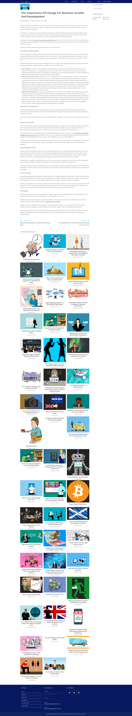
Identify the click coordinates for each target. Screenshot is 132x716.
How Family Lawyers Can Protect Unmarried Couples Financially (54, 364)
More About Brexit (31, 446)
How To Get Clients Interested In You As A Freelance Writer (31, 464)
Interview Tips (105, 19)
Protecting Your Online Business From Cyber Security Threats (54, 549)
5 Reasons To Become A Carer (54, 594)
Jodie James (25, 20)
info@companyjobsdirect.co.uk (52, 704)
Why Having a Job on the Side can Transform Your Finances (78, 355)
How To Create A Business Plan (31, 595)
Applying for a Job (97, 17)
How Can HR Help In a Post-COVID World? (55, 638)
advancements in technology (53, 201)
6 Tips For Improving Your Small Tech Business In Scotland (78, 522)
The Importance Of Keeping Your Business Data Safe (31, 387)
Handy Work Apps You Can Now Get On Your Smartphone (54, 250)
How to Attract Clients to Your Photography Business (31, 411)
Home (22, 691)
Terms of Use (83, 714)
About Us (23, 694)
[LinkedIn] (79, 693)
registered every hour (50, 40)
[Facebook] (74, 693)
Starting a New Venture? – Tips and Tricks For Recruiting (31, 677)
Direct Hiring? (24, 705)
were (43, 40)
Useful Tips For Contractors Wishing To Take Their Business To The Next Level (54, 466)
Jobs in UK (23, 697)
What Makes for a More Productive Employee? (78, 569)
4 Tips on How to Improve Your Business (31, 526)
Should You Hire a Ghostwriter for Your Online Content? (55, 329)
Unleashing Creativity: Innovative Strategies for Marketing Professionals (78, 304)
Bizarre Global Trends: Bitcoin (78, 504)
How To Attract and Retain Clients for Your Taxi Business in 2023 (78, 435)
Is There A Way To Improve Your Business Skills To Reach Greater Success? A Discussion (54, 572)
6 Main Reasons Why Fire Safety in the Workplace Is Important (78, 601)
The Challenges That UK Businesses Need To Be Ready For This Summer (55, 622)
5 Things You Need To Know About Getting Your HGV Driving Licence (78, 651)
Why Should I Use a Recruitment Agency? (31, 545)
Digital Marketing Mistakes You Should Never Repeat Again (55, 303)
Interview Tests (25, 703)
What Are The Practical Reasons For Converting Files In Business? (54, 499)
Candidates (24, 700)
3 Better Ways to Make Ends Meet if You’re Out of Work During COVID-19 (31, 571)
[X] (69, 693)
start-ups (39, 40)
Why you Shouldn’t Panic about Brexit (55, 412)
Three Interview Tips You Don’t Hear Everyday (55, 672)
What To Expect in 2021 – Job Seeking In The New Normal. (31, 309)
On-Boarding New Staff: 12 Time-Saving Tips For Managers (31, 653)
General (45, 20)
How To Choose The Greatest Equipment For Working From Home (31, 280)
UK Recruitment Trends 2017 (31, 259)
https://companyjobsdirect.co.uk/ (52, 708)
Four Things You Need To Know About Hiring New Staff (55, 523)
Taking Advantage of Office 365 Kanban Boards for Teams (31, 355)
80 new (35, 40)
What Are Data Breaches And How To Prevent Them (78, 282)
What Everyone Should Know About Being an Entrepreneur (78, 334)
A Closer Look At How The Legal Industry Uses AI (78, 543)
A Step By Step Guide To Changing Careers (31, 331)
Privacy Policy (76, 714)
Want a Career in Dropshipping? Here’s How (31, 498)
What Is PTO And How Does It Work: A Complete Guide (54, 279)
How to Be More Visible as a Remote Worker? (78, 386)
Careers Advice (105, 17)
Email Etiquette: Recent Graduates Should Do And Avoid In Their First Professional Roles (55, 389)
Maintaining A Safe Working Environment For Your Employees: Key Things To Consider (78, 253)
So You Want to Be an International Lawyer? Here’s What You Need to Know (31, 623)
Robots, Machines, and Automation (78, 477)
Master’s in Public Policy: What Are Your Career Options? (78, 411)
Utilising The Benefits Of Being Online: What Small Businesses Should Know (78, 631)
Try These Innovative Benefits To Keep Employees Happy (54, 419)
